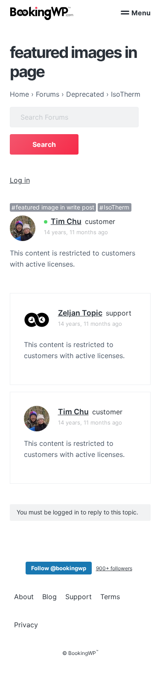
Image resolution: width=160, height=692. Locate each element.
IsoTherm (116, 207)
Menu (141, 13)
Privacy (26, 624)
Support (78, 596)
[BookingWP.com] (42, 13)
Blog (49, 596)
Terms (110, 596)
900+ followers (114, 568)
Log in (20, 180)
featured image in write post (55, 207)
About (24, 596)
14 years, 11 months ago (76, 232)
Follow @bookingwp (58, 568)
